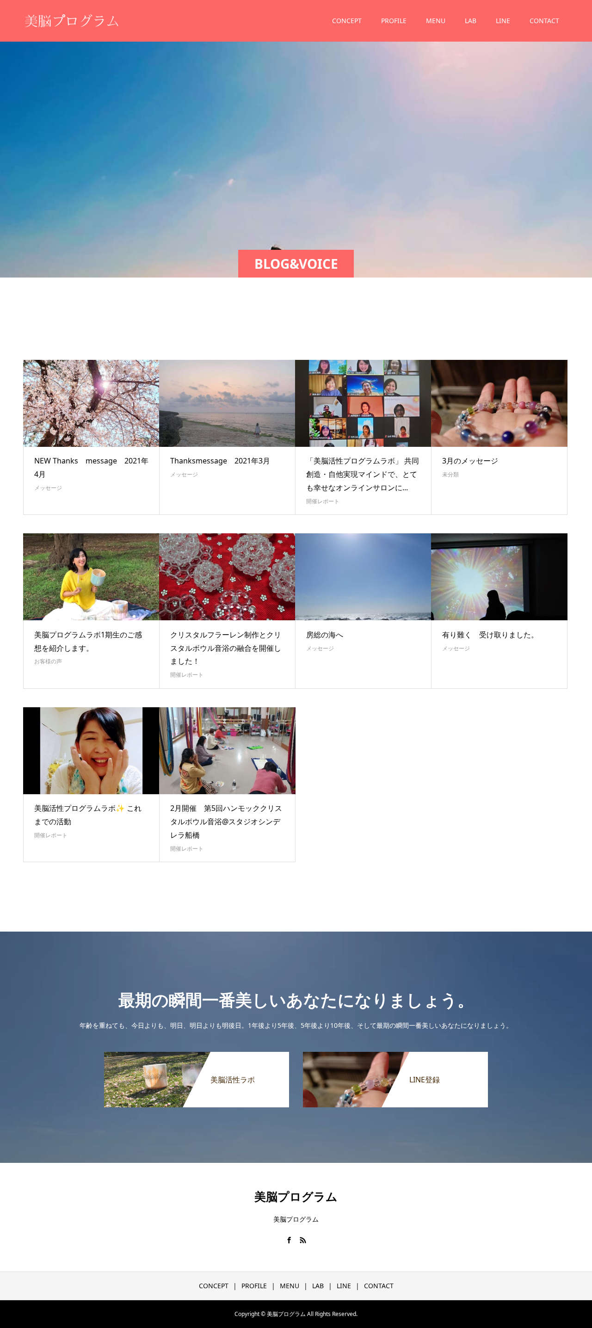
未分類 (450, 474)
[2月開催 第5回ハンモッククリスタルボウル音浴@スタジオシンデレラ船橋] (227, 750)
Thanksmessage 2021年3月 (220, 461)
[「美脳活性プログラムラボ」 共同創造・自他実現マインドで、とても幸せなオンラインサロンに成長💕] (363, 403)
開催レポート (322, 501)
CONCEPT (347, 20)
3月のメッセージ (470, 461)
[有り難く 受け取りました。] (499, 576)
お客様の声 (48, 661)
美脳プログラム (296, 1196)
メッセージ (48, 488)
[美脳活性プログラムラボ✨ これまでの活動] (91, 750)
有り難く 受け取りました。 (490, 635)
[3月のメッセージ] (499, 403)
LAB (470, 20)
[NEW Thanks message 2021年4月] (91, 403)
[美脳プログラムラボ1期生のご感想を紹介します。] (91, 576)
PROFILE (394, 20)
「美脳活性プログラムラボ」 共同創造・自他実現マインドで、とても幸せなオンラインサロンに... (362, 474)
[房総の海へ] (363, 576)
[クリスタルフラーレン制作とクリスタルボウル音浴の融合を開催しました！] (227, 576)
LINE (503, 20)
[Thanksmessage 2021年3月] (227, 403)
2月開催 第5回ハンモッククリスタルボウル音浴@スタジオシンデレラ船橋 (226, 821)
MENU (435, 20)
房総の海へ (324, 635)
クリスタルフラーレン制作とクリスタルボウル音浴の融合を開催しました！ (225, 648)
